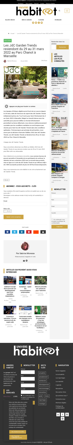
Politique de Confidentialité (16, 437)
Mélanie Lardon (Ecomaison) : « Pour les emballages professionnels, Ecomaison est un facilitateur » (41, 322)
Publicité (36, 3)
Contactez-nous (60, 399)
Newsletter (59, 388)
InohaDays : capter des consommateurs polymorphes (25, 289)
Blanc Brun (10, 20)
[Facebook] (62, 414)
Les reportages (60, 378)
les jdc (6, 180)
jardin (40, 396)
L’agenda (58, 385)
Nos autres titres (61, 392)
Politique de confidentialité (60, 407)
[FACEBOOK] (7, 232)
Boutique (20, 3)
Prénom (53, 193)
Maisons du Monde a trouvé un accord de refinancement (58, 152)
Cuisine (41, 20)
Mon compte (29, 3)
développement (44, 384)
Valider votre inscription (13, 217)
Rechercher (62, 47)
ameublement (43, 377)
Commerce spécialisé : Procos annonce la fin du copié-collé (10, 319)
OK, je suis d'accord (17, 432)
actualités (42, 373)
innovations (42, 392)
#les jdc (8, 211)
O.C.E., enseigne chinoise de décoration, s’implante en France (59, 129)
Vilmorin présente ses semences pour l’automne (40, 288)
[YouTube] (62, 418)
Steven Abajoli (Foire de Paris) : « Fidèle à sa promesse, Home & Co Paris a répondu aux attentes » (59, 81)
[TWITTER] (14, 232)
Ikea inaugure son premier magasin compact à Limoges (58, 175)
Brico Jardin (27, 20)
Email (5, 201)
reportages (42, 400)
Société (53, 213)
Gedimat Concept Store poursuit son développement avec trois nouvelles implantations (10, 291)
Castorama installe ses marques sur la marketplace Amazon (25, 319)
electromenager (44, 388)
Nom (52, 200)
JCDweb (50, 442)
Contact (42, 3)
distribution (42, 381)
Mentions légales (50, 3)
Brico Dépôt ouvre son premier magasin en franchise (58, 106)
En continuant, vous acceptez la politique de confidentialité (58, 221)
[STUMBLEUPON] (36, 232)
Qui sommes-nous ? (62, 396)
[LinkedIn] (58, 414)
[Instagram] (67, 414)
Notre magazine (60, 371)
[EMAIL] (43, 232)
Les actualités (60, 374)
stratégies (42, 404)
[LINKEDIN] (21, 232)
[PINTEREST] (29, 232)
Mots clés (7, 209)
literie (47, 396)
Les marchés (59, 381)
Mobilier (58, 20)
